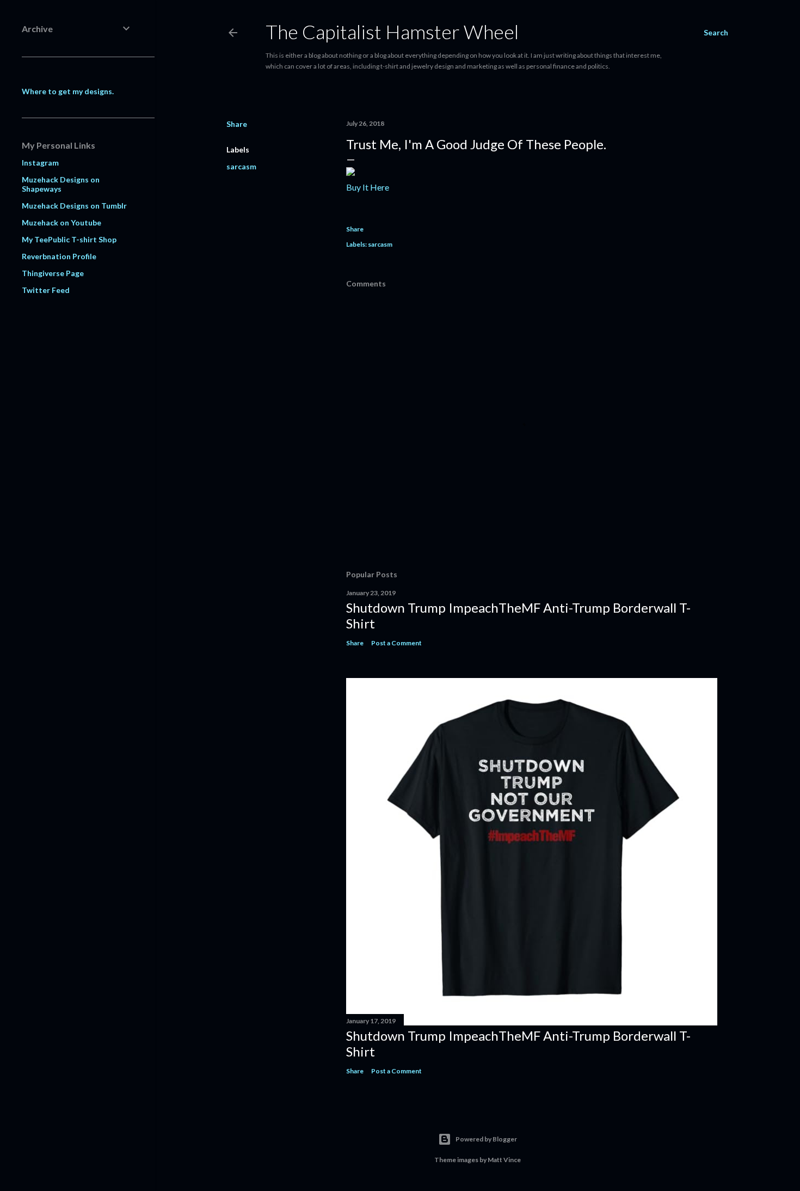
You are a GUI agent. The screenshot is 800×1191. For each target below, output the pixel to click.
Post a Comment (396, 643)
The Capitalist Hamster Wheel (392, 32)
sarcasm (241, 166)
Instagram (40, 162)
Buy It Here (367, 187)
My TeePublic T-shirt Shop (69, 239)
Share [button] (236, 124)
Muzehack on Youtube (61, 222)
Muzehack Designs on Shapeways (61, 184)
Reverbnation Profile (59, 256)
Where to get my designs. (68, 91)
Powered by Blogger (486, 1139)
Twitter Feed (46, 290)
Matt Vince (504, 1160)
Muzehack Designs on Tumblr (74, 205)
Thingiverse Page (53, 273)
